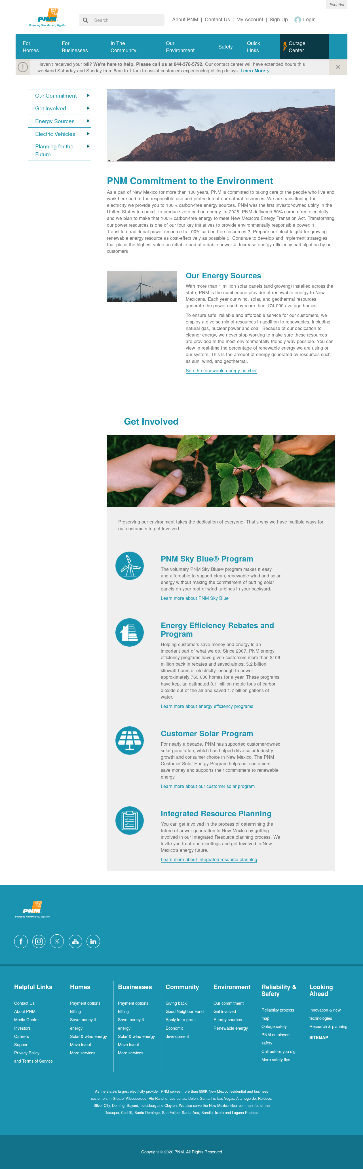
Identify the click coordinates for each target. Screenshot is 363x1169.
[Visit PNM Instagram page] (40, 940)
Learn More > (254, 70)
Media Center (26, 1019)
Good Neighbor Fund (185, 1011)
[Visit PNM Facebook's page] (22, 940)
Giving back (176, 1003)
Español (337, 4)
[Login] (298, 19)
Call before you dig (278, 1051)
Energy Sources (55, 121)
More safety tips (275, 1059)
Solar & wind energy (88, 1036)
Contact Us (24, 1003)
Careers (21, 1036)
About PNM (24, 1011)
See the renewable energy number (221, 370)
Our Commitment (56, 95)
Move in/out (80, 1044)
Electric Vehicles (55, 134)
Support (21, 1044)
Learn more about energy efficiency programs (207, 706)
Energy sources (228, 1019)
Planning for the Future (54, 150)
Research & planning (328, 1026)
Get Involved (50, 108)
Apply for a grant (181, 1019)
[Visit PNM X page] (58, 940)
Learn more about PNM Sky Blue (195, 597)
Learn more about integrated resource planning (209, 859)
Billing (75, 1011)
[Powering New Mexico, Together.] (48, 16)
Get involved (225, 1011)
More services (82, 1053)
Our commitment (229, 1003)
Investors (22, 1028)
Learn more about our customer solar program (208, 786)
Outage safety (274, 1026)
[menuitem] (35, 46)
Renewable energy (231, 1028)
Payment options (85, 1003)
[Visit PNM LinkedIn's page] (94, 940)
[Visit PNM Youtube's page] (77, 940)
